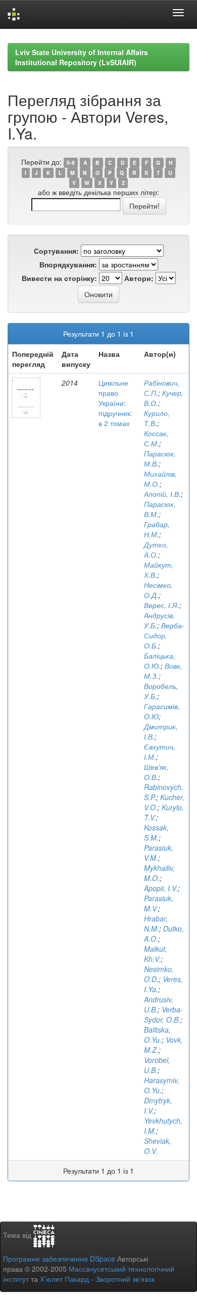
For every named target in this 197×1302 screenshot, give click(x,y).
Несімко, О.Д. (158, 590)
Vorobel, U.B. (157, 1065)
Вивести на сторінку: (59, 278)
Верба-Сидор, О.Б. (164, 635)
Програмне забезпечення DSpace (59, 1258)
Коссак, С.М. (156, 438)
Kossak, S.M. (156, 832)
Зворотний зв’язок (125, 1279)
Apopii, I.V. (161, 888)
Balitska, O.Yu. (157, 1035)
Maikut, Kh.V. (155, 954)
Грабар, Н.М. (157, 529)
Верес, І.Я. (161, 605)
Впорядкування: (68, 264)
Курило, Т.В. (157, 418)
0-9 (71, 162)
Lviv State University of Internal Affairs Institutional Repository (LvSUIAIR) (81, 57)
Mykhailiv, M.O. (159, 873)
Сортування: (56, 251)
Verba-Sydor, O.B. (163, 1014)
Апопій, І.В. (162, 494)
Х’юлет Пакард (64, 1279)
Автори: (139, 278)
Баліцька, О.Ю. (159, 660)
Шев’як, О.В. (156, 772)
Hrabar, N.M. (156, 923)
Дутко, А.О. (156, 549)
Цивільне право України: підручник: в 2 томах (115, 403)
